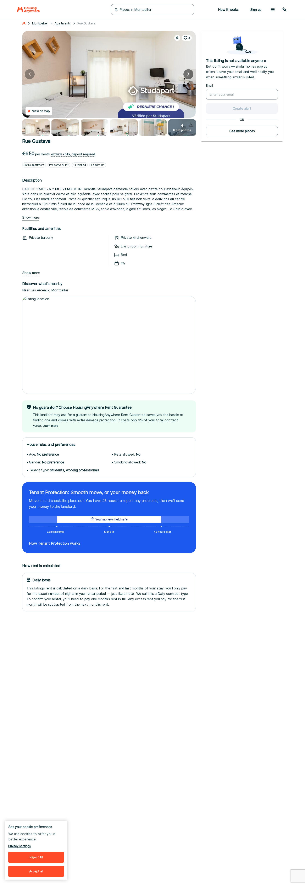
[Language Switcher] (284, 9)
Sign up (255, 9)
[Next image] (188, 74)
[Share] (177, 38)
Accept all (36, 871)
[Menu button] (272, 9)
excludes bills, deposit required (73, 154)
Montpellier (40, 23)
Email (209, 85)
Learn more (50, 425)
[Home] (28, 9)
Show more (30, 217)
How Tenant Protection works (54, 543)
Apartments (63, 23)
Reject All (36, 857)
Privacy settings (19, 846)
